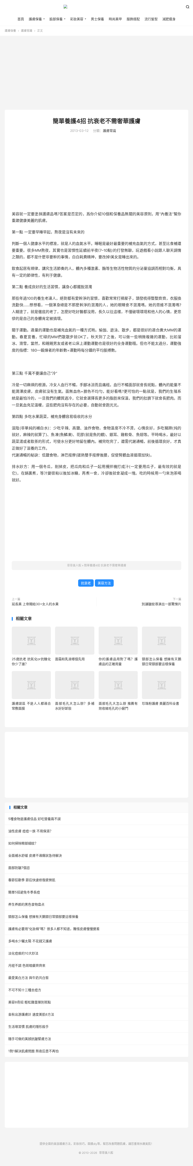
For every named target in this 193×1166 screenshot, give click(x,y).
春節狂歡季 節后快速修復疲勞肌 (31, 880)
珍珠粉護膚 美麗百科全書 (160, 703)
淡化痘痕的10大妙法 (23, 953)
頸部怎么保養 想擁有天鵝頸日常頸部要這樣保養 (43, 917)
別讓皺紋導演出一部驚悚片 (161, 604)
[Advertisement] (96, 73)
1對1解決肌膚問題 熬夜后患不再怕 (33, 1051)
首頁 (20, 19)
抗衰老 (86, 583)
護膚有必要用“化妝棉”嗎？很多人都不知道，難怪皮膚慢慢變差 (54, 929)
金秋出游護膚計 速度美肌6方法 (31, 1014)
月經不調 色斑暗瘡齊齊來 (26, 965)
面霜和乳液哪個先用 (70, 659)
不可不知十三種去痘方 (24, 990)
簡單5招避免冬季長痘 (24, 892)
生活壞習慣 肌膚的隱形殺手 (28, 1027)
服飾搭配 (133, 19)
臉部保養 (56, 19)
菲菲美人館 (96, 8)
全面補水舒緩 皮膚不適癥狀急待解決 (35, 855)
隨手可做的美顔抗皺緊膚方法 (29, 1039)
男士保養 (97, 19)
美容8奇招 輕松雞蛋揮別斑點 (29, 1002)
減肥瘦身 (169, 19)
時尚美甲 (115, 19)
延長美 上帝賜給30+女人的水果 (35, 604)
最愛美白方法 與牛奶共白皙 (28, 978)
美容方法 (104, 583)
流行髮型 (151, 19)
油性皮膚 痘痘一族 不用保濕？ (30, 831)
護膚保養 (35, 19)
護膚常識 (26, 30)
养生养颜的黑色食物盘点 (26, 904)
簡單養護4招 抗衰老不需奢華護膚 (97, 121)
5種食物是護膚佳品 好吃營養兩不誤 (34, 819)
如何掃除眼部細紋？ (23, 843)
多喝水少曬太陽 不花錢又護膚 (30, 941)
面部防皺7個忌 (19, 868)
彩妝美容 (76, 19)
